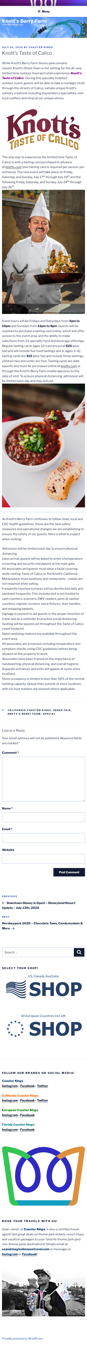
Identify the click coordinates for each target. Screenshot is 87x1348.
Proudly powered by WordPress (22, 1338)
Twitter (42, 1086)
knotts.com (13, 167)
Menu (46, 11)
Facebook (27, 1086)
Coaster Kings (41, 47)
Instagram (10, 1086)
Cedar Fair (62, 710)
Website (8, 850)
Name (7, 808)
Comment (10, 753)
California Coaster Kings (29, 710)
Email (7, 829)
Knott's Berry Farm (24, 713)
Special (49, 713)
